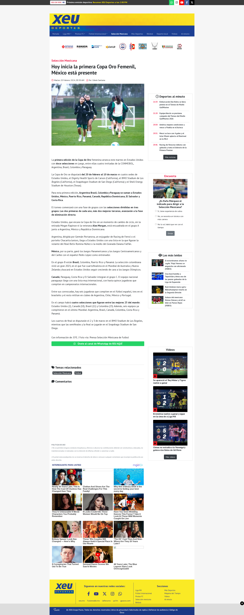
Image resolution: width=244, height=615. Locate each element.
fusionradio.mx (93, 600)
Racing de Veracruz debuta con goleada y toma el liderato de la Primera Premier (173, 147)
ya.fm (115, 600)
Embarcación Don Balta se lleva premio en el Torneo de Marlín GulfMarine (172, 104)
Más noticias (170, 157)
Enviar (170, 233)
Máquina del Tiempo (172, 593)
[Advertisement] (97, 415)
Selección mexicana (143, 599)
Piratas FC (79, 34)
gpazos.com (125, 600)
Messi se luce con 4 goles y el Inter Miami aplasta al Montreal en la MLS (172, 136)
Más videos (170, 457)
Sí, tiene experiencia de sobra (170, 211)
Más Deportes (137, 34)
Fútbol (78, 373)
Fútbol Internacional (97, 34)
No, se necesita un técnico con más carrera (170, 218)
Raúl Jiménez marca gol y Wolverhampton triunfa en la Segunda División (176, 290)
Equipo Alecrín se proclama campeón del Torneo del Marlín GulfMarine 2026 (172, 116)
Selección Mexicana (119, 34)
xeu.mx (82, 600)
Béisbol (150, 34)
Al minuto (185, 34)
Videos (174, 34)
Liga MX (66, 34)
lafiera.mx (106, 600)
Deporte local (162, 34)
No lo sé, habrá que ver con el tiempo (170, 226)
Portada (55, 34)
